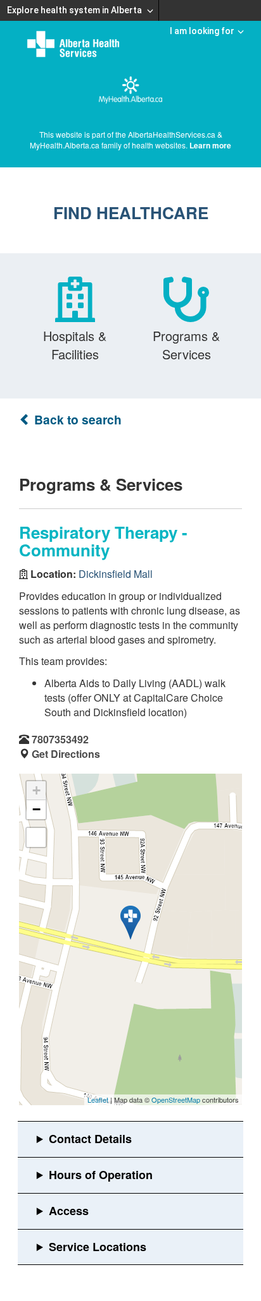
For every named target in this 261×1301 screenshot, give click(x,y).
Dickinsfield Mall (116, 574)
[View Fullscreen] (36, 837)
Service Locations (97, 1246)
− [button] (36, 809)
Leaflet (97, 1099)
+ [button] (36, 790)
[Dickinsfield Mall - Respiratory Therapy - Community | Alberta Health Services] (130, 923)
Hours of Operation (101, 1174)
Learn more (210, 145)
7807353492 (60, 739)
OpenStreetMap (175, 1099)
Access (69, 1210)
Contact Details (90, 1138)
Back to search (76, 419)
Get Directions (66, 753)
